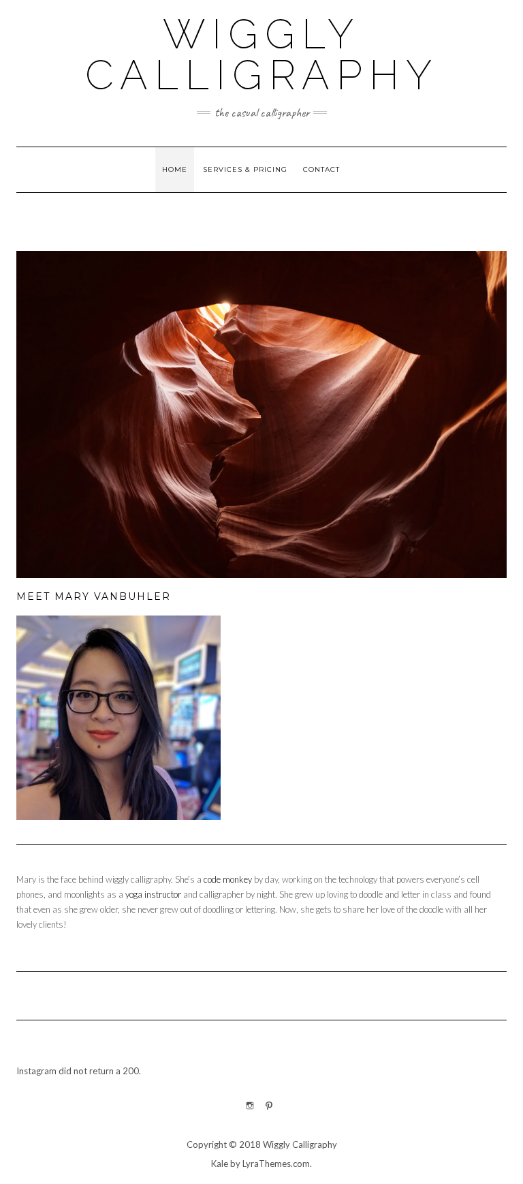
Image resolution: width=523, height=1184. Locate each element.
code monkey (228, 879)
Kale (219, 1163)
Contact (321, 169)
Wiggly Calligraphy (262, 54)
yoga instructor (153, 894)
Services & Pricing (245, 169)
